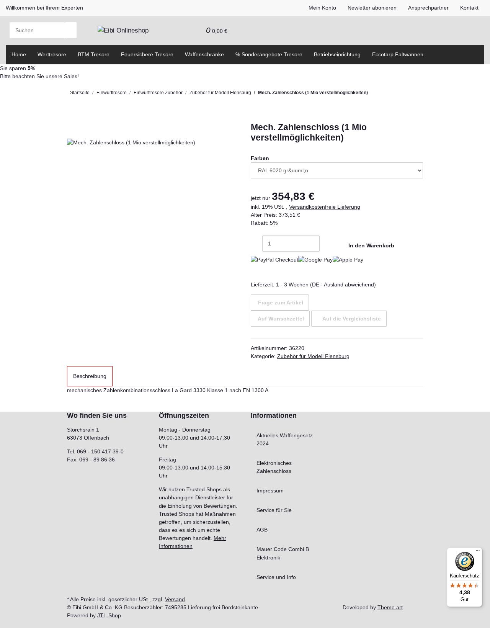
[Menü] (477, 552)
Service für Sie (274, 510)
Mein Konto (322, 8)
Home (18, 54)
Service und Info (276, 577)
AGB (262, 530)
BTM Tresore (93, 54)
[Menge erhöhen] (325, 244)
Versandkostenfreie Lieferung (324, 207)
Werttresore (52, 54)
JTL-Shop (109, 615)
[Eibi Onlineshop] (123, 30)
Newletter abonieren (372, 8)
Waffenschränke (204, 54)
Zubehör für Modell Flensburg (313, 356)
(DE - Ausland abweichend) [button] (343, 284)
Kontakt (469, 8)
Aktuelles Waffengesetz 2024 (284, 439)
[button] (183, 30)
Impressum (270, 490)
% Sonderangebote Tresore (268, 54)
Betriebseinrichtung (337, 54)
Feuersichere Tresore (147, 54)
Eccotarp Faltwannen (397, 54)
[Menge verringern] (256, 244)
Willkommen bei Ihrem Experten (44, 8)
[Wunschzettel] (194, 30)
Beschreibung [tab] (89, 376)
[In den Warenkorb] (72, 118)
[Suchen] (71, 30)
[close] (72, 130)
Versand (175, 599)
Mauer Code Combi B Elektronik (282, 553)
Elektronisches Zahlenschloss (274, 467)
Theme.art (390, 607)
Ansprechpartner (428, 8)
